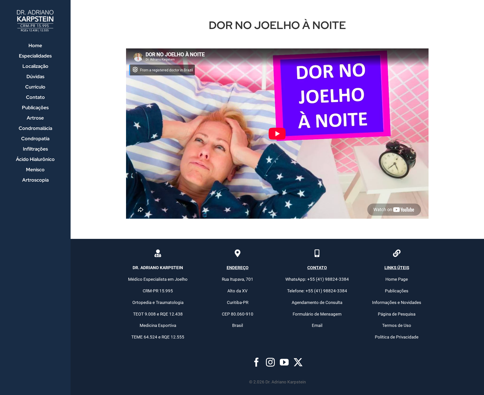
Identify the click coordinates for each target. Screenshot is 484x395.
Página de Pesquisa (396, 314)
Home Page (396, 279)
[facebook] (256, 362)
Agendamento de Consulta (317, 302)
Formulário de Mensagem (317, 314)
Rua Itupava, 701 (237, 279)
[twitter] (298, 362)
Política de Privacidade (396, 337)
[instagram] (270, 362)
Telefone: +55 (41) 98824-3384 (317, 290)
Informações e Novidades (396, 302)
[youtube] (284, 362)
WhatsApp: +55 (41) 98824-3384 (317, 279)
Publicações (396, 290)
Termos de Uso (396, 325)
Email (317, 325)
